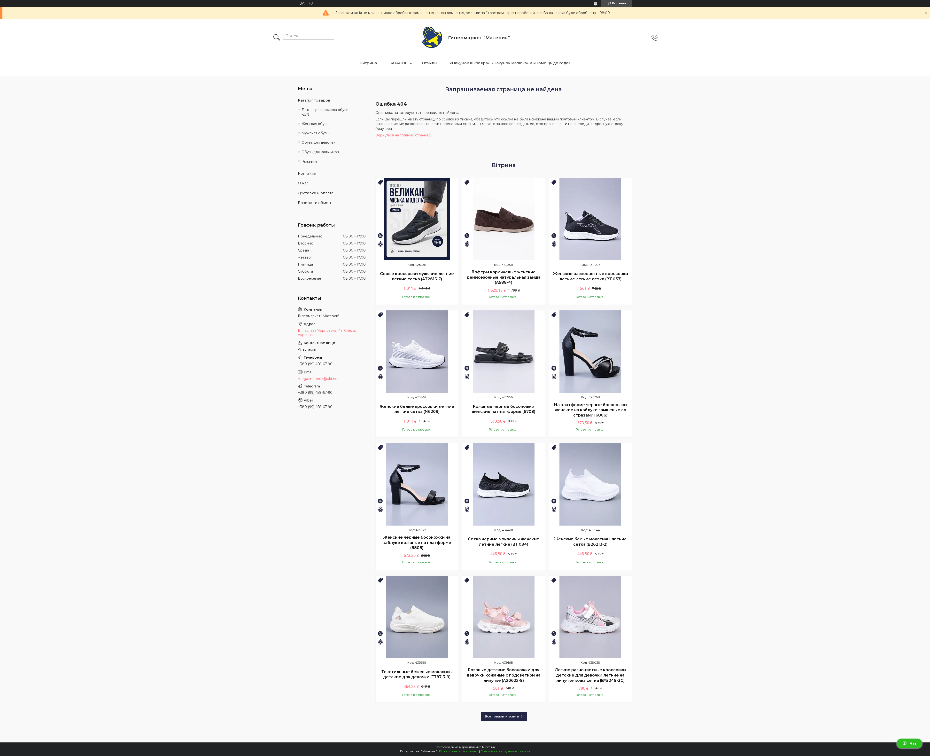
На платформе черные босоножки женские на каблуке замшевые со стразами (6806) (590, 409)
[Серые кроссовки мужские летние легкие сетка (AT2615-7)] (417, 219)
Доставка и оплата (315, 193)
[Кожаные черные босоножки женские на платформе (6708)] (503, 351)
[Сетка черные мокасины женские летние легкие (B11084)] (503, 484)
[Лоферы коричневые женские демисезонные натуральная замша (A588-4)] (503, 219)
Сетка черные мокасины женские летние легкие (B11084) (503, 542)
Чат (913, 743)
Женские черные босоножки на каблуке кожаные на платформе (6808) (417, 542)
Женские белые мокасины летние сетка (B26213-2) (590, 542)
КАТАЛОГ (398, 63)
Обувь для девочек (318, 142)
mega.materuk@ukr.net (318, 379)
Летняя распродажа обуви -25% (325, 112)
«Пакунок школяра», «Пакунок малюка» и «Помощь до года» (510, 63)
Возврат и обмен (314, 202)
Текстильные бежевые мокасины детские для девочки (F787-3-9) (416, 674)
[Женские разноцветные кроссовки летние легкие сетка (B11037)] (590, 219)
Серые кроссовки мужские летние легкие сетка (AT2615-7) (417, 276)
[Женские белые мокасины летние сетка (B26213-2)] (590, 484)
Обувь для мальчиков (320, 152)
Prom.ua (488, 747)
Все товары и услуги (502, 716)
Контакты (307, 173)
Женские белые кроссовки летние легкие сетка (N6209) (417, 409)
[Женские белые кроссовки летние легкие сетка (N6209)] (417, 351)
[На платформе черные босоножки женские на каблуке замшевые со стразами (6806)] (590, 351)
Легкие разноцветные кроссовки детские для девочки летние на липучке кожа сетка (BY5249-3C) (590, 675)
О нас (303, 183)
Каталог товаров (314, 100)
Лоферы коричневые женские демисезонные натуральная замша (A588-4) (504, 277)
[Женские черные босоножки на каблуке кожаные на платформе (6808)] (417, 484)
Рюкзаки (309, 161)
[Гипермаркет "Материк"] (432, 38)
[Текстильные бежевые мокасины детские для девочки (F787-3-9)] (417, 617)
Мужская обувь (315, 133)
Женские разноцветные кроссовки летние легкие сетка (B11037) (590, 276)
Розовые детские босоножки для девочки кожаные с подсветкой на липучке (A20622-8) (503, 675)
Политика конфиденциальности (505, 751)
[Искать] (276, 37)
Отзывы (429, 63)
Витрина (368, 63)
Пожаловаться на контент (458, 751)
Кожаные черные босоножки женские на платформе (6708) (503, 409)
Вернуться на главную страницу (403, 135)
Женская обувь (315, 124)
